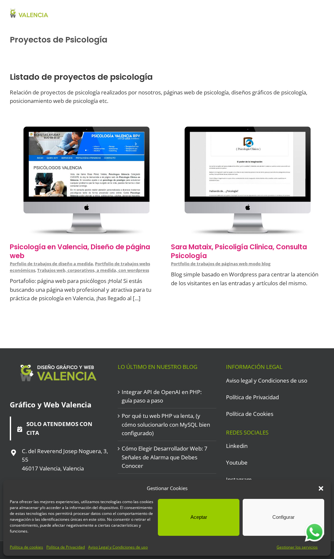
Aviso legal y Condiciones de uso (266, 380)
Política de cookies (26, 547)
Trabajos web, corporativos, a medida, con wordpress (93, 270)
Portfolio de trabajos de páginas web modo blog (220, 264)
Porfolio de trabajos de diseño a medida (51, 264)
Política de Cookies (249, 414)
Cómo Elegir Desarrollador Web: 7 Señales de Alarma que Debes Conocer (164, 457)
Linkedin (237, 446)
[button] (321, 488)
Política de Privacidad (65, 547)
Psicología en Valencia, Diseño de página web (80, 251)
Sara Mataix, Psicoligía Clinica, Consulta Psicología (239, 251)
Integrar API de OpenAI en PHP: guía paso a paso (162, 396)
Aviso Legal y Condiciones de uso (118, 547)
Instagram (239, 479)
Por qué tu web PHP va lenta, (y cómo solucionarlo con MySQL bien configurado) (166, 424)
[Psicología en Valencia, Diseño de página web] (86, 130)
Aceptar (198, 517)
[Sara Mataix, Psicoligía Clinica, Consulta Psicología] (247, 130)
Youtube (237, 462)
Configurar (283, 517)
